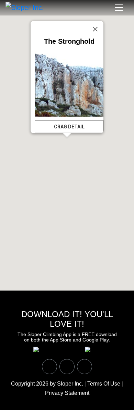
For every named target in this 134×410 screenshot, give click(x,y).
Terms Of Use (103, 384)
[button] (86, 156)
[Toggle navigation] (119, 7)
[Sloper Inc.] (24, 7)
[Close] (95, 29)
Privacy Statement (67, 393)
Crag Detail (69, 126)
